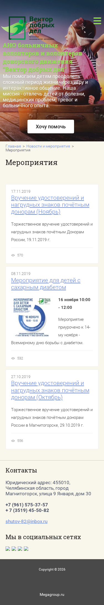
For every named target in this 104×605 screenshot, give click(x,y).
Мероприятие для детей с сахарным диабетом (45, 284)
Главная (13, 146)
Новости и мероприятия (48, 146)
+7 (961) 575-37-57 (27, 505)
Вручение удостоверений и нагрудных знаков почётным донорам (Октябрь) (50, 390)
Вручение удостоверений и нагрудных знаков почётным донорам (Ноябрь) (50, 204)
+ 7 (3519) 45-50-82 (27, 510)
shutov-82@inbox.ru (26, 521)
